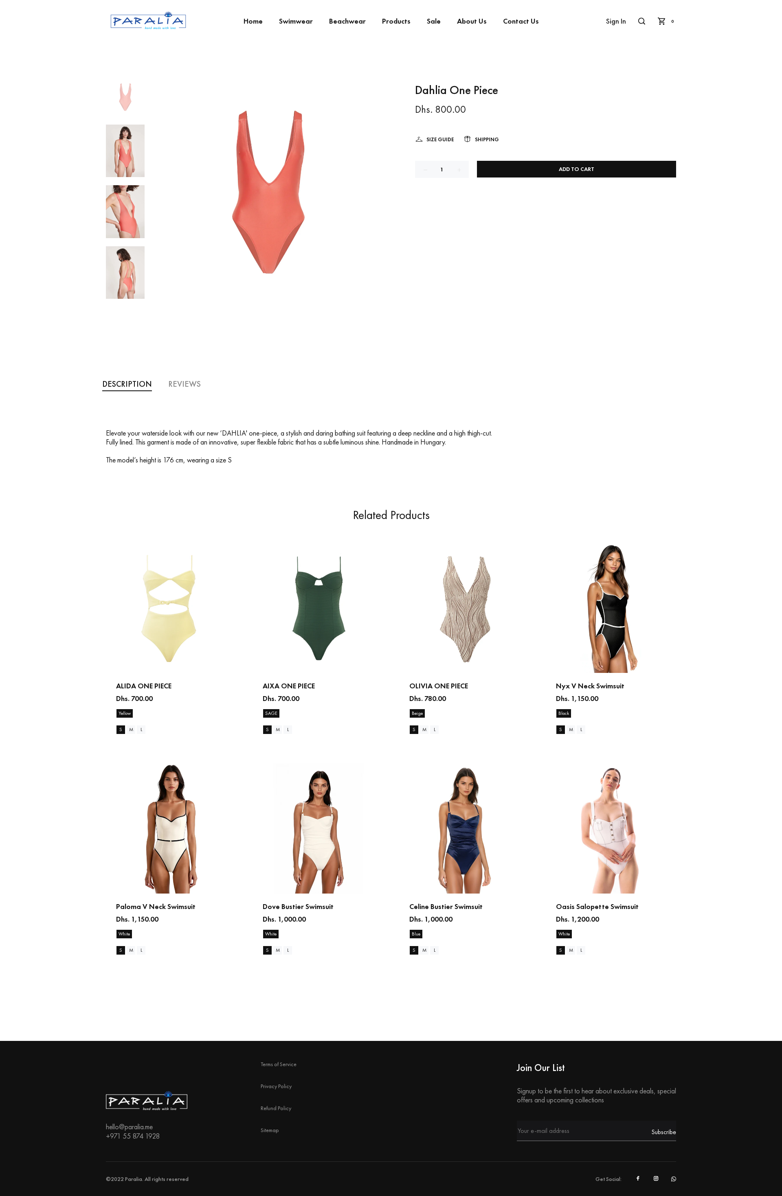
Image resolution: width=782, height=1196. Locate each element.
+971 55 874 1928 (133, 1136)
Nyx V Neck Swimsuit (590, 685)
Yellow (125, 713)
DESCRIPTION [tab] (127, 384)
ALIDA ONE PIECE (143, 685)
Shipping (487, 139)
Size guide (440, 139)
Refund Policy (276, 1108)
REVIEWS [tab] (184, 384)
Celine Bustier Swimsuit (446, 906)
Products (396, 21)
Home (253, 21)
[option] (125, 101)
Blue (416, 934)
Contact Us (521, 21)
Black (563, 713)
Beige (417, 713)
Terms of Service (279, 1064)
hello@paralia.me (129, 1126)
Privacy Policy (276, 1086)
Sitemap (270, 1130)
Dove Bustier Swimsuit (298, 906)
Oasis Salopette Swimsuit (597, 906)
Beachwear (347, 21)
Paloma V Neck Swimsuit (156, 906)
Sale (434, 21)
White (124, 934)
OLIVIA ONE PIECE (438, 685)
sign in (616, 21)
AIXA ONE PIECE (289, 685)
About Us (472, 21)
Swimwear (296, 21)
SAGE (271, 713)
